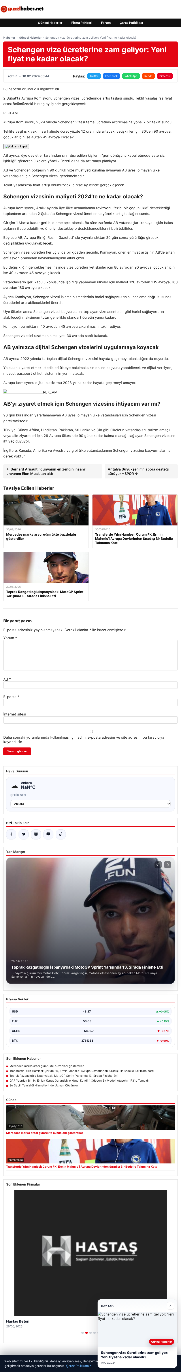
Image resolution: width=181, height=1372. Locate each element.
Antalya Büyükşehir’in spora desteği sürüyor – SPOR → (138, 471)
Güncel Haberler (50, 22)
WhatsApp (131, 76)
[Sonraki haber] (167, 864)
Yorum (10, 638)
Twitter (94, 76)
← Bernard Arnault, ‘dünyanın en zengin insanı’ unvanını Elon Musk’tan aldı (45, 471)
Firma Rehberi (81, 22)
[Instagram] (36, 834)
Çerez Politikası (131, 22)
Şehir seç (18, 795)
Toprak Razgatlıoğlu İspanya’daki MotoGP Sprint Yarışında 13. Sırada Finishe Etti (63, 1075)
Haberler (9, 37)
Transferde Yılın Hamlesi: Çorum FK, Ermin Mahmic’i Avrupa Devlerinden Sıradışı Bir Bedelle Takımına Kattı (81, 1071)
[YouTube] (48, 834)
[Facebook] (11, 834)
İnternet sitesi (14, 714)
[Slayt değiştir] (82, 1333)
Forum (106, 22)
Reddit (148, 76)
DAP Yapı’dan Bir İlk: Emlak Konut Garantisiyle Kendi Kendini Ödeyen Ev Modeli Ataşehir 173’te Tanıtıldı (79, 1080)
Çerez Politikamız (78, 1366)
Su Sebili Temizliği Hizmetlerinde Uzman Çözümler (43, 1085)
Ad (7, 679)
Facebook (111, 76)
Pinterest (164, 76)
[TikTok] (61, 834)
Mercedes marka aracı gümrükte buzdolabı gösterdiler (46, 1066)
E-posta (11, 696)
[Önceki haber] (158, 864)
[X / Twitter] (24, 834)
